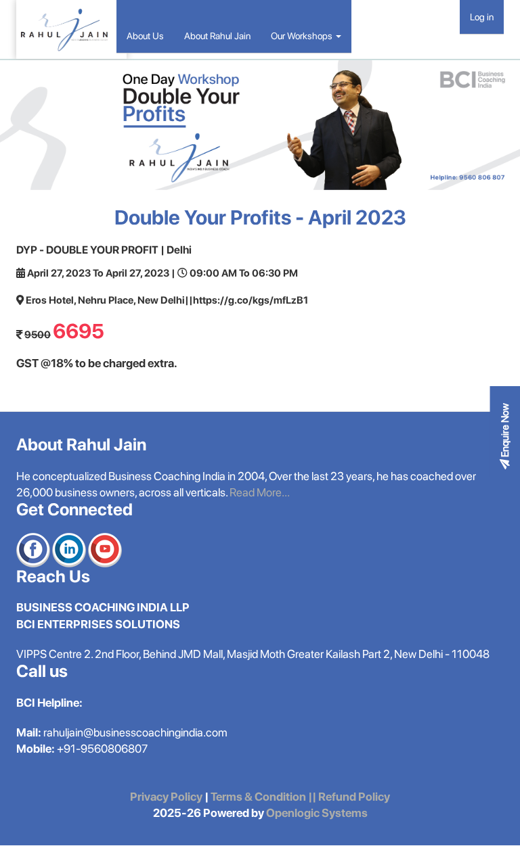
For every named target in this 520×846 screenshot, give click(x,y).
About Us (145, 35)
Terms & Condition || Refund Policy (300, 796)
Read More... (260, 492)
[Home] (71, 29)
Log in (482, 16)
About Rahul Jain (217, 35)
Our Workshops (302, 35)
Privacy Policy (166, 796)
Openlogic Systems (316, 813)
